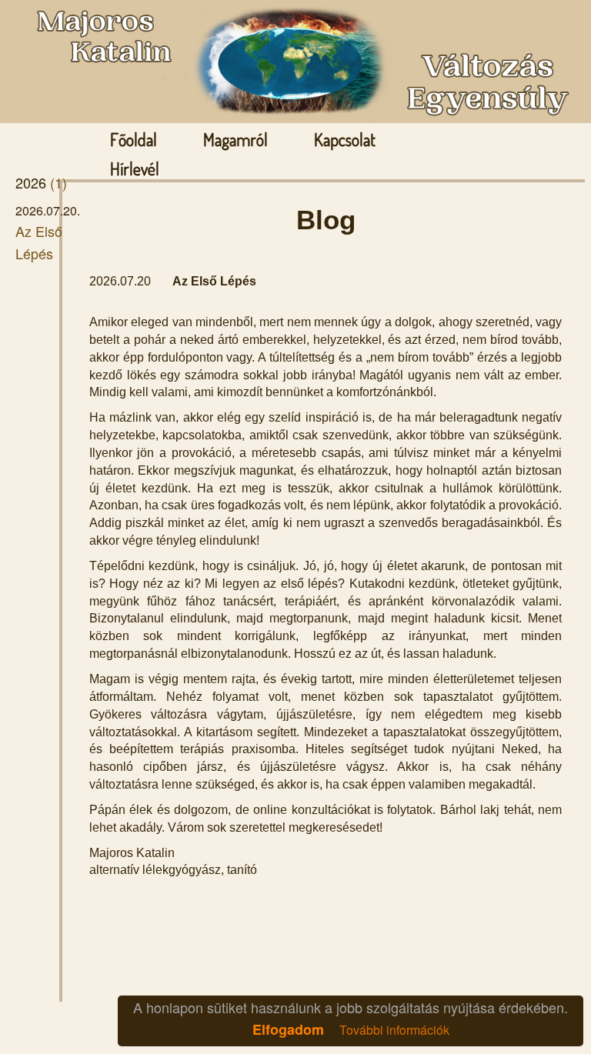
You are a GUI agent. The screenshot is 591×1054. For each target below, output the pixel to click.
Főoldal (133, 139)
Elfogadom (288, 1029)
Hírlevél (134, 168)
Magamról (235, 139)
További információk (394, 1030)
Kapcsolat (345, 139)
